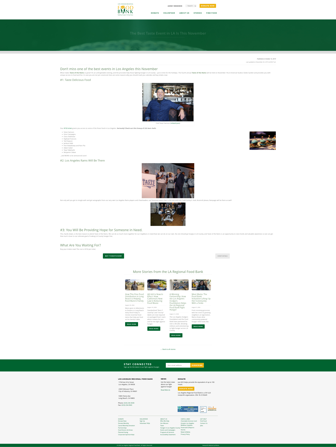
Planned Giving (123, 432)
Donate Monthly (123, 423)
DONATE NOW (186, 389)
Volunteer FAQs (145, 423)
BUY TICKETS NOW (113, 256)
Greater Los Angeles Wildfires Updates (187, 424)
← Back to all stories (168, 349)
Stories (198, 13)
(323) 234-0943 (126, 405)
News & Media (185, 432)
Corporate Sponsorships (126, 435)
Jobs (201, 426)
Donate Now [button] (208, 6)
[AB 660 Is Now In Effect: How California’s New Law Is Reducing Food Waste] (157, 284)
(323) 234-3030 (129, 403)
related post (175, 123)
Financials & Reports (187, 428)
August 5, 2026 (196, 307)
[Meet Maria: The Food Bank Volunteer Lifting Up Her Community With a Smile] (201, 284)
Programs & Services (167, 432)
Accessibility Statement (168, 435)
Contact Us (203, 423)
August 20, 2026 (129, 305)
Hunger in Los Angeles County (170, 428)
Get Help (203, 419)
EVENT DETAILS (222, 256)
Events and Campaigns (167, 430)
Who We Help (164, 421)
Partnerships (122, 428)
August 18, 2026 (152, 307)
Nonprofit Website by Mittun (210, 445)
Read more (131, 324)
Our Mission (164, 423)
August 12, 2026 (174, 314)
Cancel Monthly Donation (126, 426)
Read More (165, 390)
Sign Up (142, 421)
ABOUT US (163, 419)
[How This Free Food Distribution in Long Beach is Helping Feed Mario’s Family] (134, 284)
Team (162, 426)
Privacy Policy (185, 434)
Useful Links (185, 419)
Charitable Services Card (189, 421)
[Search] (195, 6)
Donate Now (122, 421)
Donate (121, 419)
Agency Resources (175, 6)
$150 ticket (68, 128)
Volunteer (144, 419)
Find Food (203, 421)
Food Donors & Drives (125, 430)
